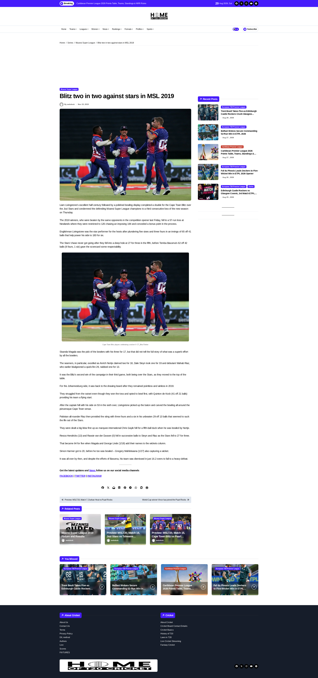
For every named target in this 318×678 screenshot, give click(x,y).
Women (94, 29)
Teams (72, 29)
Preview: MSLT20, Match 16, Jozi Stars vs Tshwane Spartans (123, 536)
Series (251, 186)
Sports (149, 29)
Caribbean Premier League (232, 147)
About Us (64, 622)
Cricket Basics (167, 630)
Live (61, 645)
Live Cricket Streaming (170, 641)
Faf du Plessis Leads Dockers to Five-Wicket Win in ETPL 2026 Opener (230, 588)
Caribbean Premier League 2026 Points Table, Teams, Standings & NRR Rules (237, 154)
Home (63, 29)
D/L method (65, 637)
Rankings (116, 29)
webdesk (69, 540)
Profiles (139, 29)
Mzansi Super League (69, 89)
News (105, 29)
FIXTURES (65, 652)
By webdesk (69, 104)
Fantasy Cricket (167, 645)
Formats (128, 29)
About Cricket (166, 622)
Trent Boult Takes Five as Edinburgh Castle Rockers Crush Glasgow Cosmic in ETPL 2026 (239, 114)
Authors (63, 641)
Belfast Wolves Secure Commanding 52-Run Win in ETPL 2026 (127, 588)
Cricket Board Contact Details (173, 626)
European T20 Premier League (233, 107)
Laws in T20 (166, 637)
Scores (63, 649)
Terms (62, 630)
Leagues (83, 29)
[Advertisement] (159, 66)
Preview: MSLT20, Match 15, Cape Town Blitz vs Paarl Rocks (168, 536)
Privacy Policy (66, 634)
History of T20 (166, 634)
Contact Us (65, 626)
